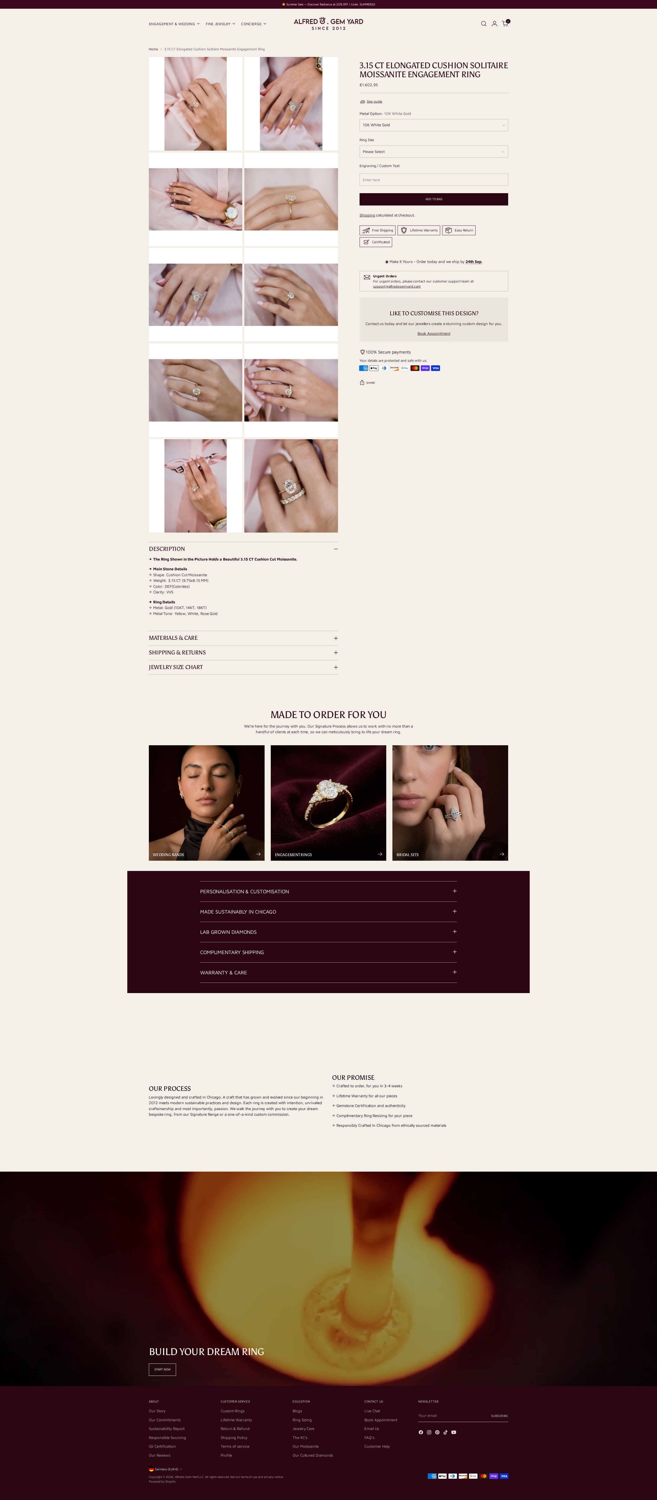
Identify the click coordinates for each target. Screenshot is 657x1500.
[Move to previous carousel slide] (492, 1013)
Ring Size (367, 140)
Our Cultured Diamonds (313, 1455)
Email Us (371, 1428)
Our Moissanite (306, 1446)
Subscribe (499, 1415)
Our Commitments (165, 1420)
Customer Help (377, 1446)
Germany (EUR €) (166, 1469)
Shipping (367, 215)
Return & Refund (235, 1428)
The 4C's (300, 1437)
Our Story (157, 1411)
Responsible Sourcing (167, 1437)
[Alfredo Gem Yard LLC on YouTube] (454, 1433)
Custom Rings (233, 1411)
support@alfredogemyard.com (397, 287)
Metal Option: (385, 114)
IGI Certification (162, 1446)
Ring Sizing (302, 1420)
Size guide (374, 102)
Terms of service (235, 1446)
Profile (226, 1455)
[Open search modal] (484, 23)
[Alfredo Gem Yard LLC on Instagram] (430, 1433)
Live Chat (372, 1411)
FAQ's (369, 1437)
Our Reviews (159, 1455)
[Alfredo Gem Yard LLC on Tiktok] (446, 1433)
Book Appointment (434, 333)
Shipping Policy (234, 1437)
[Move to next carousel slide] (503, 1013)
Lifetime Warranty (236, 1420)
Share (370, 382)
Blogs (297, 1411)
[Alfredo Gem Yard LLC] (328, 23)
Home (153, 49)
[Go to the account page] (494, 23)
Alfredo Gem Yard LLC (189, 1476)
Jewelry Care (303, 1428)
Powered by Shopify (162, 1481)
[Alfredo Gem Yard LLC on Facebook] (421, 1433)
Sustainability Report (167, 1428)
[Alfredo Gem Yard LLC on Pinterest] (438, 1433)
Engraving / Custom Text (379, 166)
